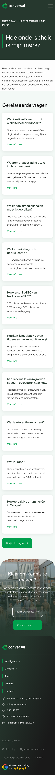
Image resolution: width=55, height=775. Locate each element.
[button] (15, 767)
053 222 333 (13, 710)
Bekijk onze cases (25, 611)
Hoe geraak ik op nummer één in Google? (26, 503)
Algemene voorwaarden (32, 749)
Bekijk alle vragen (15, 543)
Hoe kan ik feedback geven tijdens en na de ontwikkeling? (27, 337)
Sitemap (39, 757)
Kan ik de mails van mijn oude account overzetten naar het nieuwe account (26, 380)
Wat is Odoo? (16, 461)
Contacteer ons (25, 625)
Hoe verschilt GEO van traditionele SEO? (22, 294)
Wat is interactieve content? (26, 422)
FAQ (13, 20)
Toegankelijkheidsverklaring (16, 757)
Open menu (51, 6)
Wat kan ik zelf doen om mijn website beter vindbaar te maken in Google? (25, 121)
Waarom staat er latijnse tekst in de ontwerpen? (27, 164)
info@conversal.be (16, 704)
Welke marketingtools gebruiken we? (22, 250)
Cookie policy (8, 749)
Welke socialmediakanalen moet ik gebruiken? (25, 207)
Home (5, 20)
